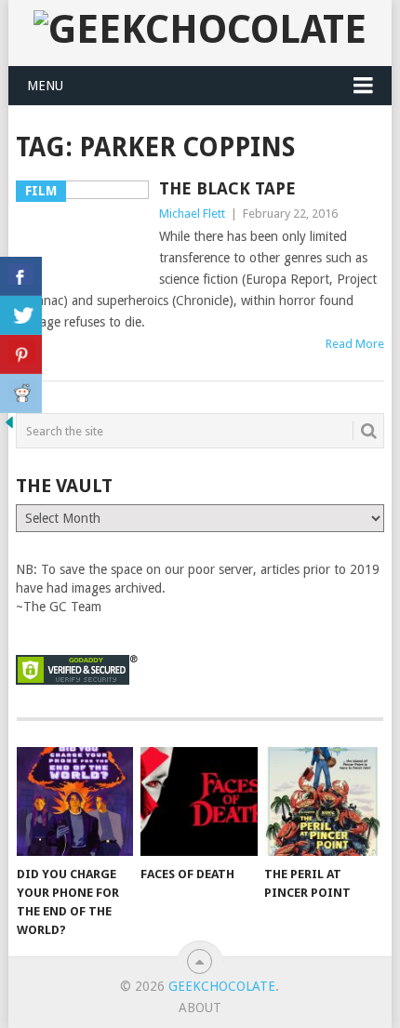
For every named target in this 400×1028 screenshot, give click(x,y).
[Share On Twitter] (21, 315)
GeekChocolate (221, 986)
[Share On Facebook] (21, 276)
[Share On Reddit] (21, 393)
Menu (45, 85)
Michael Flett (192, 213)
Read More (355, 344)
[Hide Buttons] (9, 427)
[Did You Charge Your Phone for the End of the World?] (75, 801)
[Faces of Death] (198, 801)
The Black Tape (227, 188)
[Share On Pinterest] (21, 354)
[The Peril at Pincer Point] (322, 801)
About (200, 1007)
